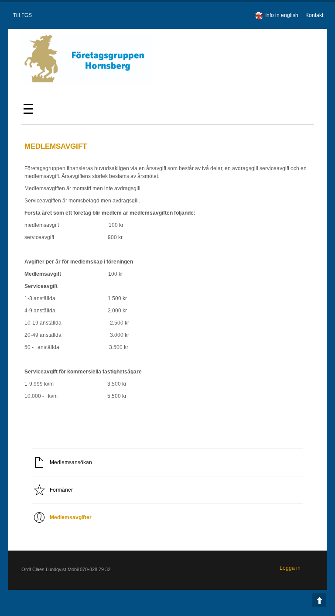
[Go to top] (319, 600)
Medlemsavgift (55, 146)
